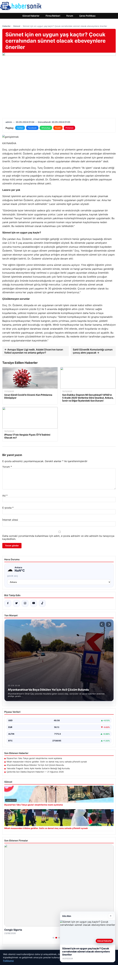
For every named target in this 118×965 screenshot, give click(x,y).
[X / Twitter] (16, 603)
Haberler (6, 26)
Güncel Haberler (30, 15)
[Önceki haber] (102, 624)
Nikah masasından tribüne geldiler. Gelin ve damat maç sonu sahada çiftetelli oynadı (47, 761)
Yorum (7, 466)
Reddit (58, 128)
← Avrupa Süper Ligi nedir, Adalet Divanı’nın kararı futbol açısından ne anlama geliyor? (33, 351)
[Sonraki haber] (108, 624)
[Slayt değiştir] (53, 937)
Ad (5, 495)
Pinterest (69, 128)
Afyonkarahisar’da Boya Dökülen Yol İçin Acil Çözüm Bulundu (35, 765)
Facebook (32, 128)
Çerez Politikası (87, 15)
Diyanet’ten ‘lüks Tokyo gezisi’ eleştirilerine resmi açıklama (34, 758)
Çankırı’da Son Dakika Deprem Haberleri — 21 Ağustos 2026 (35, 772)
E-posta (8, 507)
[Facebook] (7, 603)
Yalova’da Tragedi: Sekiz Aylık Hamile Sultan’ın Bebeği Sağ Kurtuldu (38, 768)
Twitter (20, 128)
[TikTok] (42, 603)
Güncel (16, 26)
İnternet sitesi (10, 519)
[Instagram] (25, 603)
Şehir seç (12, 576)
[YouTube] (33, 603)
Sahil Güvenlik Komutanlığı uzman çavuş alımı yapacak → (93, 351)
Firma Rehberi (53, 15)
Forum (69, 15)
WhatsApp (45, 128)
